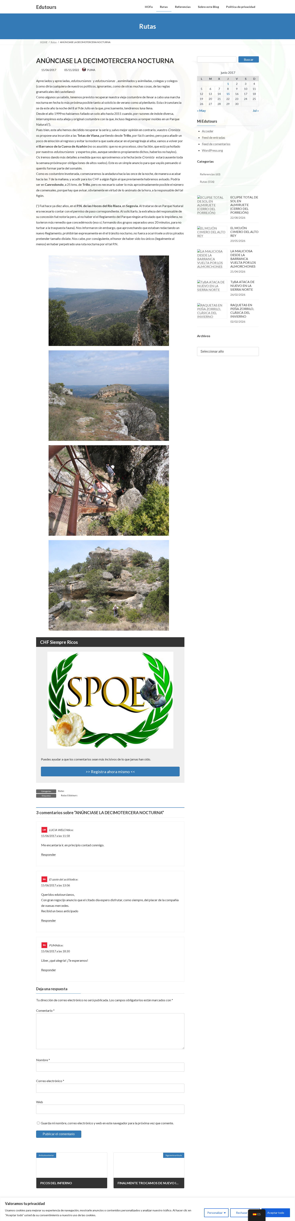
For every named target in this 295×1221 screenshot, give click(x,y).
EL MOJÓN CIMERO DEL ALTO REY (244, 231)
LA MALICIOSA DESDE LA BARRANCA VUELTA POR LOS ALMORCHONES (243, 258)
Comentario (45, 1010)
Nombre (43, 1060)
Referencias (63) (210, 174)
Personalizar (215, 1212)
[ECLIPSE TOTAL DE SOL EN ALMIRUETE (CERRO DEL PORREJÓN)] (212, 205)
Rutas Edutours (69, 795)
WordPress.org (212, 150)
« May (201, 110)
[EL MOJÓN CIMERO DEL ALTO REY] (212, 232)
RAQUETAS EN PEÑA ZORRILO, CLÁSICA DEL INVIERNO (242, 310)
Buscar (248, 59)
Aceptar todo (275, 1212)
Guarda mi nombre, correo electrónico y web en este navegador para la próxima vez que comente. (107, 1123)
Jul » (256, 110)
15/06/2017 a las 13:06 (55, 885)
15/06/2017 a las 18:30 (55, 951)
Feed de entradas (213, 137)
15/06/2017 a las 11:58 (55, 835)
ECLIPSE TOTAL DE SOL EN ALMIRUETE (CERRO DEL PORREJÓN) (244, 204)
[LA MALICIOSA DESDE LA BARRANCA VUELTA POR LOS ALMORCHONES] (212, 259)
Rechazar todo (245, 1212)
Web (39, 1102)
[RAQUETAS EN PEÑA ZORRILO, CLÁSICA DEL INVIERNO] (212, 311)
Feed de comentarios (216, 144)
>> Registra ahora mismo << (110, 771)
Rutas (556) (207, 182)
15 (228, 93)
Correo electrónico (50, 1081)
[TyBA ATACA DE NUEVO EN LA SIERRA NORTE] (212, 286)
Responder (48, 855)
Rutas (61, 790)
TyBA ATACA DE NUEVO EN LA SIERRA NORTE (242, 285)
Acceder (208, 131)
